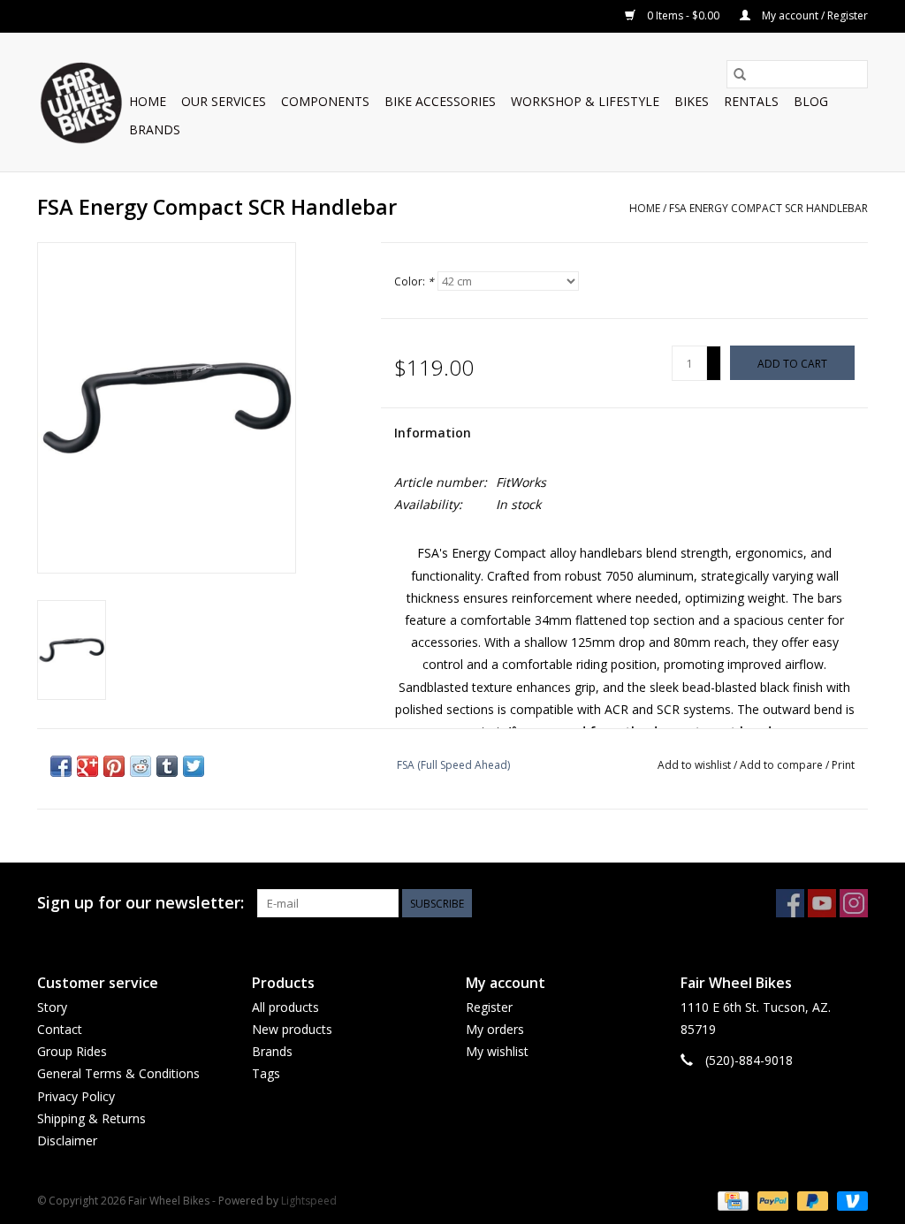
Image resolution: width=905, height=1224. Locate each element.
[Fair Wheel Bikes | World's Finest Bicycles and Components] (80, 102)
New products (292, 1029)
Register (489, 1007)
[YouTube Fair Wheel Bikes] (822, 903)
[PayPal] (771, 1199)
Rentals (751, 101)
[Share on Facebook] (61, 766)
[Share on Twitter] (193, 766)
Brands (154, 129)
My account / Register (813, 15)
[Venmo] (849, 1199)
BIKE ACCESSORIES (440, 101)
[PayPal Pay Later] (811, 1199)
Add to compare (782, 764)
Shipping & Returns (91, 1118)
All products (285, 1007)
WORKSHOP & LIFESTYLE (585, 101)
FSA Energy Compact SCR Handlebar (768, 208)
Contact (59, 1029)
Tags (266, 1073)
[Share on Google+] (87, 766)
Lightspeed (309, 1200)
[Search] (739, 74)
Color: (414, 281)
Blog (811, 101)
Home (147, 101)
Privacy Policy (76, 1096)
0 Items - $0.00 (683, 15)
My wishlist (497, 1051)
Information (432, 432)
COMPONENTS (325, 101)
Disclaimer (67, 1140)
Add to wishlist (696, 764)
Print (843, 764)
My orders (495, 1029)
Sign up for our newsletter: (140, 902)
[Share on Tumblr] (167, 766)
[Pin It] (114, 766)
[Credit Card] (730, 1199)
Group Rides (72, 1051)
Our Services (223, 101)
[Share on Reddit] (140, 766)
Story (52, 1007)
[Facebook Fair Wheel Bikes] (790, 903)
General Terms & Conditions (118, 1073)
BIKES (691, 101)
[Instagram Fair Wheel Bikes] (854, 903)
